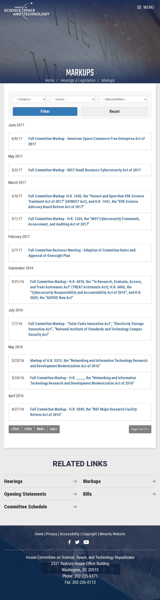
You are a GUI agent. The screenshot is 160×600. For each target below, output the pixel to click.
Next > (41, 428)
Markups (80, 73)
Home (50, 80)
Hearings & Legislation (78, 80)
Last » (53, 428)
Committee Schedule (25, 507)
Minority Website (112, 534)
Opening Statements (25, 494)
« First (15, 428)
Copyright (89, 534)
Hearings (13, 481)
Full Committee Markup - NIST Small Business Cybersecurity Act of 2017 (84, 170)
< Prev (28, 428)
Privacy (51, 534)
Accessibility (70, 534)
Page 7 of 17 (139, 429)
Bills (87, 494)
